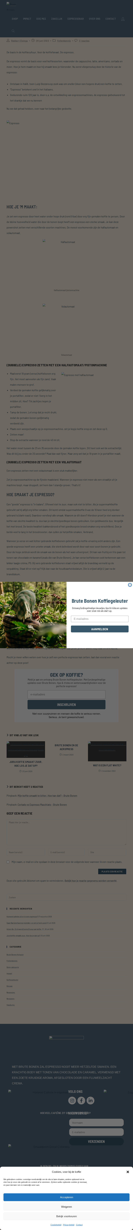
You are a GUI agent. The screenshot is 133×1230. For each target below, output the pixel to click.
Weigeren (66, 1206)
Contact (79, 1225)
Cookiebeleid (56, 1225)
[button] (128, 1172)
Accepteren (66, 1197)
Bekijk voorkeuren (66, 1216)
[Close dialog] (130, 585)
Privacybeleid (68, 1225)
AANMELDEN (99, 629)
